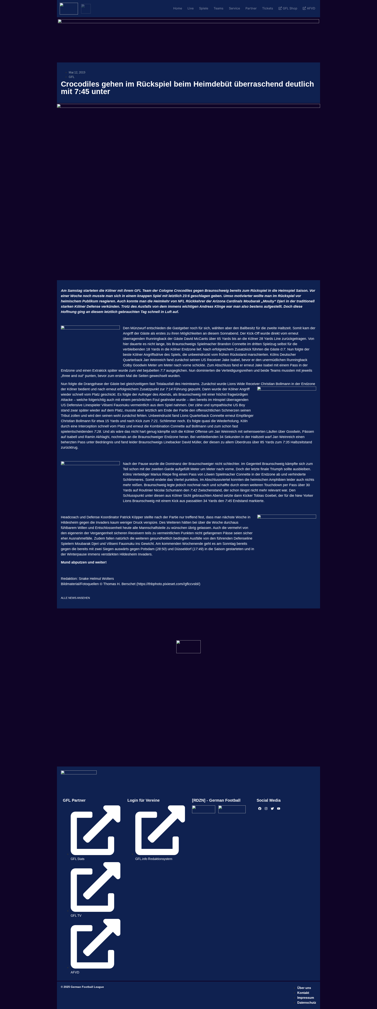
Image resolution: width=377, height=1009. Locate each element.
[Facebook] (260, 808)
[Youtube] (278, 808)
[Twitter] (272, 808)
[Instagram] (266, 808)
